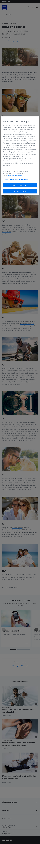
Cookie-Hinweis (8, 179)
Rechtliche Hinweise (21, 179)
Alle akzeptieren (20, 191)
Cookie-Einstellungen (20, 185)
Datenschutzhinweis (15, 176)
